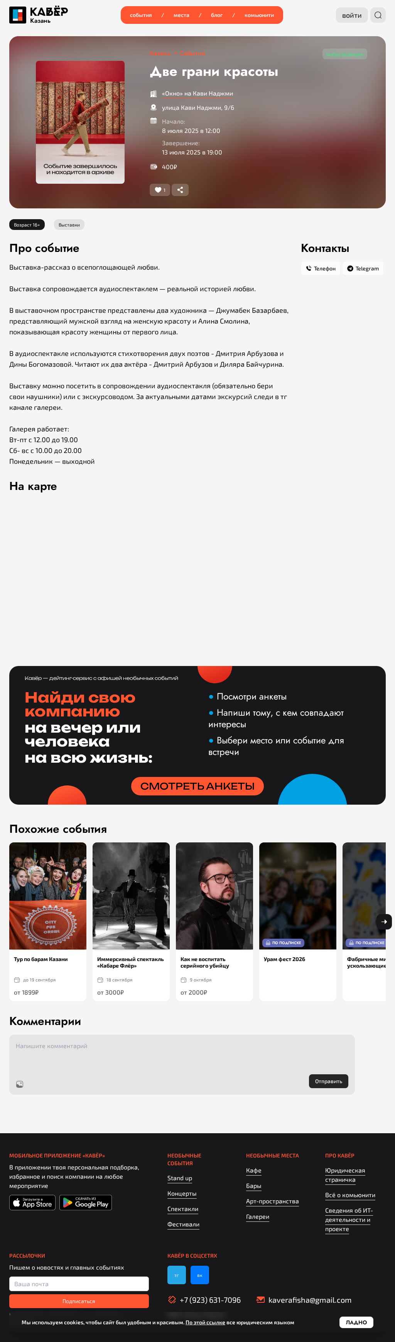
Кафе (254, 1170)
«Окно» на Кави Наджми (197, 93)
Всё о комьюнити (350, 1194)
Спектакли (182, 1208)
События (141, 15)
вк (199, 1275)
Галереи (257, 1216)
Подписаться (78, 1301)
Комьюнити (259, 15)
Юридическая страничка (345, 1174)
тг (176, 1275)
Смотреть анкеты (197, 786)
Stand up (179, 1177)
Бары (254, 1185)
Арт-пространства (272, 1200)
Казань (40, 21)
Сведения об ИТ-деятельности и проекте (349, 1219)
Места (181, 15)
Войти (352, 15)
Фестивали (183, 1224)
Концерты (182, 1193)
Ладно (356, 1322)
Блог (217, 15)
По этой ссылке (205, 1322)
